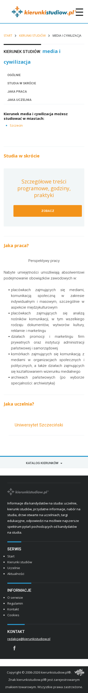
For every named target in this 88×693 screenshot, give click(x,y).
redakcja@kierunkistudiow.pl (28, 639)
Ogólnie (14, 75)
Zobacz (47, 211)
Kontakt (13, 609)
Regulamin (15, 603)
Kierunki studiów (32, 36)
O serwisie (15, 597)
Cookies (13, 615)
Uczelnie (13, 568)
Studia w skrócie (21, 83)
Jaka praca (17, 91)
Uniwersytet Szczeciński (39, 424)
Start (8, 36)
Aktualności (15, 574)
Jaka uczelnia (19, 100)
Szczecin (16, 125)
